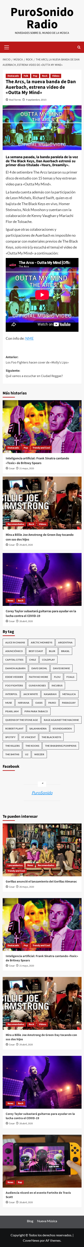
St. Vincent (28, 737)
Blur (52, 651)
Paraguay (69, 702)
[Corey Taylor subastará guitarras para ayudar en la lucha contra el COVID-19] (42, 579)
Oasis (38, 702)
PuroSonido (42, 792)
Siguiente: (34, 373)
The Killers (12, 745)
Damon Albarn (15, 668)
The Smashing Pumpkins (60, 745)
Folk (26, 76)
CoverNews (31, 1240)
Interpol (11, 694)
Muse (8, 702)
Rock (45, 76)
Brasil (65, 651)
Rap (20, 1182)
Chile (32, 659)
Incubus (57, 685)
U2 (26, 754)
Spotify (10, 737)
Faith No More (38, 676)
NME (29, 338)
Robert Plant (14, 728)
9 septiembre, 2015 (36, 99)
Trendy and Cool (41, 448)
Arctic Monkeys (41, 642)
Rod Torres (15, 99)
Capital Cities (14, 659)
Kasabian (50, 694)
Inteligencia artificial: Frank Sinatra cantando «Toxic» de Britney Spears (37, 460)
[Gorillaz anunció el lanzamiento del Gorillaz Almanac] (42, 849)
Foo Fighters (14, 685)
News (10, 600)
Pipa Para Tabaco (36, 711)
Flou (57, 676)
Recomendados (16, 524)
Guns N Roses (37, 685)
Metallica (69, 694)
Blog (30, 1221)
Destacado (13, 76)
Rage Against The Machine (61, 719)
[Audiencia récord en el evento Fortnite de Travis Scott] (42, 1161)
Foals (70, 676)
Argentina (65, 642)
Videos (55, 76)
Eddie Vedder (14, 676)
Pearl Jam (12, 711)
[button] (7, 47)
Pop (35, 76)
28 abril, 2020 (26, 621)
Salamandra (38, 728)
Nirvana (23, 702)
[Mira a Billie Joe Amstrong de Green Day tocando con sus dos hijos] (42, 503)
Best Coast (36, 651)
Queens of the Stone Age (21, 719)
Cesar (12, 468)
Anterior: (37, 360)
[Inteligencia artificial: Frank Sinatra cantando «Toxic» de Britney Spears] (42, 426)
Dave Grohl (39, 668)
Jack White (30, 694)
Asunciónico (14, 651)
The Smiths (12, 754)
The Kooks (32, 745)
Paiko (52, 702)
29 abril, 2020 (26, 545)
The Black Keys (51, 737)
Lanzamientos (15, 865)
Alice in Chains (15, 642)
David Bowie (61, 668)
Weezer (39, 754)
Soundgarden (62, 728)
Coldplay (48, 659)
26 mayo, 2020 (26, 887)
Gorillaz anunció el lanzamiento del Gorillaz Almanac (41, 881)
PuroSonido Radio (42, 18)
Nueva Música (47, 1221)
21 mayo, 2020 (26, 468)
